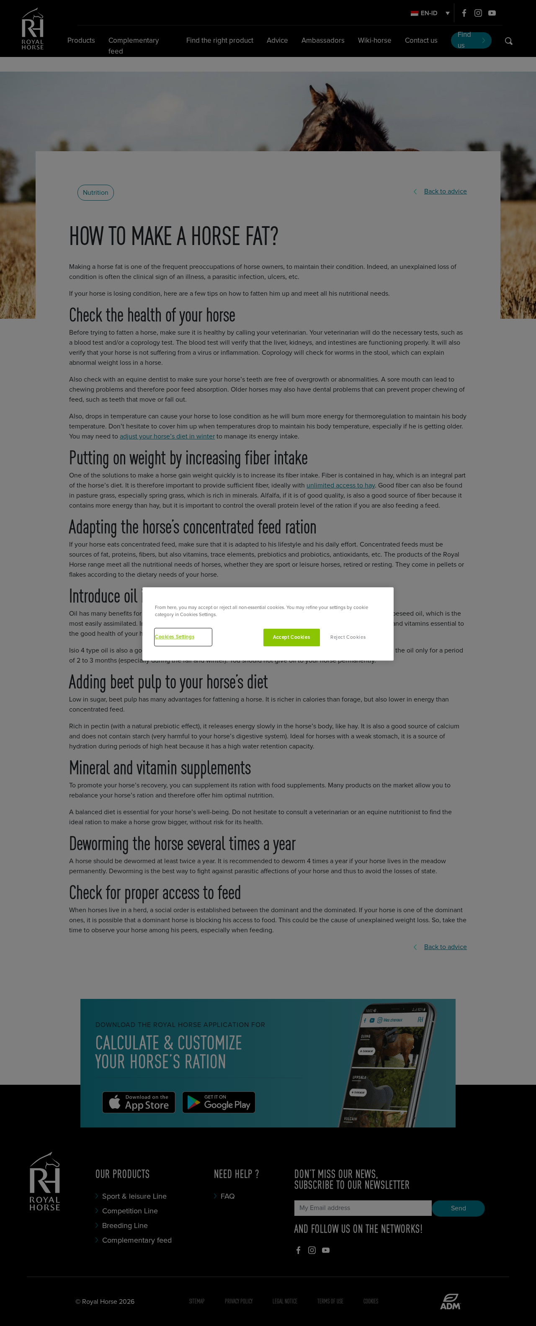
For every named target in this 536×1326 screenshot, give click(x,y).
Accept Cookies (291, 637)
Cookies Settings (174, 637)
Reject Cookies (348, 637)
